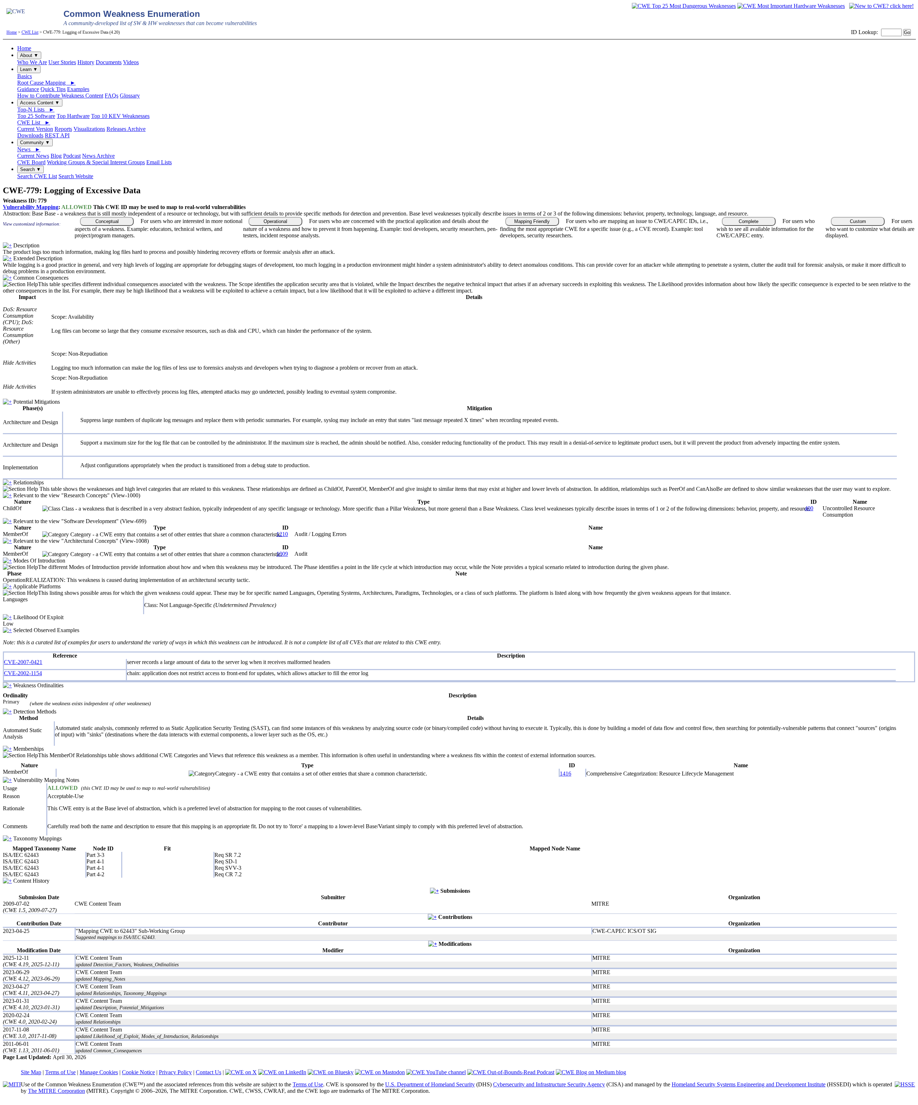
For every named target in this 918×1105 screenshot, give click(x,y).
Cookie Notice (138, 1072)
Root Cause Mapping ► (46, 83)
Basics (24, 76)
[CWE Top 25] (684, 6)
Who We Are (32, 62)
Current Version (35, 129)
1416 (565, 773)
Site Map (31, 1072)
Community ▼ (35, 142)
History (85, 62)
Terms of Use (60, 1072)
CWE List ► (33, 122)
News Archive (98, 156)
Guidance (28, 89)
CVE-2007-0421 (23, 662)
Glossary (130, 96)
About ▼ (29, 55)
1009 (282, 554)
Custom (858, 221)
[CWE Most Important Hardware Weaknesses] (791, 6)
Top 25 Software (36, 116)
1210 (282, 534)
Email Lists (159, 162)
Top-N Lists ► (36, 109)
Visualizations (89, 129)
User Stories (62, 62)
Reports (63, 129)
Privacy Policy (175, 1072)
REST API (57, 135)
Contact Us (208, 1072)
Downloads (30, 135)
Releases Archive (126, 129)
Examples (78, 89)
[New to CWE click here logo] (881, 6)
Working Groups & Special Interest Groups (96, 162)
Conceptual (107, 221)
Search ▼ (30, 169)
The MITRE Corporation (56, 1091)
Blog (56, 156)
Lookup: (868, 32)
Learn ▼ (29, 69)
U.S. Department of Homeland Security (430, 1084)
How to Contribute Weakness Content (60, 96)
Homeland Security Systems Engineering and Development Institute (748, 1084)
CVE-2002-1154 (23, 673)
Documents (109, 62)
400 (809, 508)
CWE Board (31, 162)
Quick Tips (53, 89)
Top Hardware (73, 116)
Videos (131, 62)
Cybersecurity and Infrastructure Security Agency (549, 1084)
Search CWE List (37, 176)
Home (11, 32)
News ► (29, 149)
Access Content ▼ (40, 102)
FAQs (111, 96)
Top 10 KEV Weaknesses (120, 116)
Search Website (75, 176)
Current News (33, 156)
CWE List (30, 32)
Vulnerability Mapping (30, 207)
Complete (748, 221)
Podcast (72, 156)
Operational (275, 221)
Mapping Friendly (532, 221)
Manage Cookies (99, 1072)
